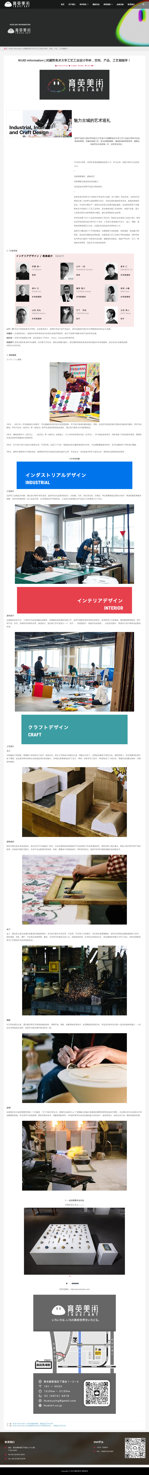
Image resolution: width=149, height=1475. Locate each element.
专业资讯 (74, 66)
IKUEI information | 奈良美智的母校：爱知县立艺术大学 (33, 1392)
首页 (5, 49)
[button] (139, 1229)
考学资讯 (80, 66)
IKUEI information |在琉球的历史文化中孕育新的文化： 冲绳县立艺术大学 (39, 1394)
